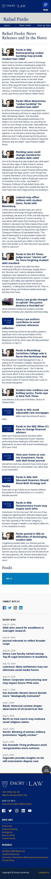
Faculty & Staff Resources (13, 851)
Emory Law (7, 826)
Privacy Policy (8, 860)
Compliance (43, 872)
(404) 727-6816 (8, 800)
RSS (8, 578)
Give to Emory (8, 835)
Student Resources (10, 854)
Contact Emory (8, 838)
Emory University (9, 829)
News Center (25, 25)
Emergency (7, 832)
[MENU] (45, 5)
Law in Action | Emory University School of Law (8, 26)
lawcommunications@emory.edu (17, 804)
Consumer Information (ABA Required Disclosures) (25, 857)
